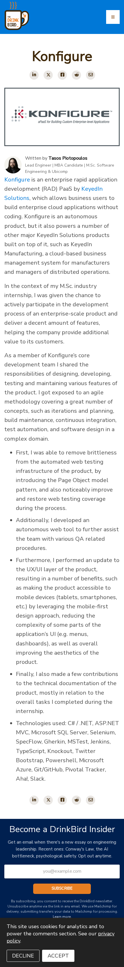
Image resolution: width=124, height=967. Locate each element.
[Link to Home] (14, 14)
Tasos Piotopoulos (67, 158)
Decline (23, 955)
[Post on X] (48, 75)
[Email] (90, 75)
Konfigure (17, 180)
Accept (58, 955)
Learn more (62, 916)
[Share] (62, 75)
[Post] (76, 75)
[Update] (34, 75)
